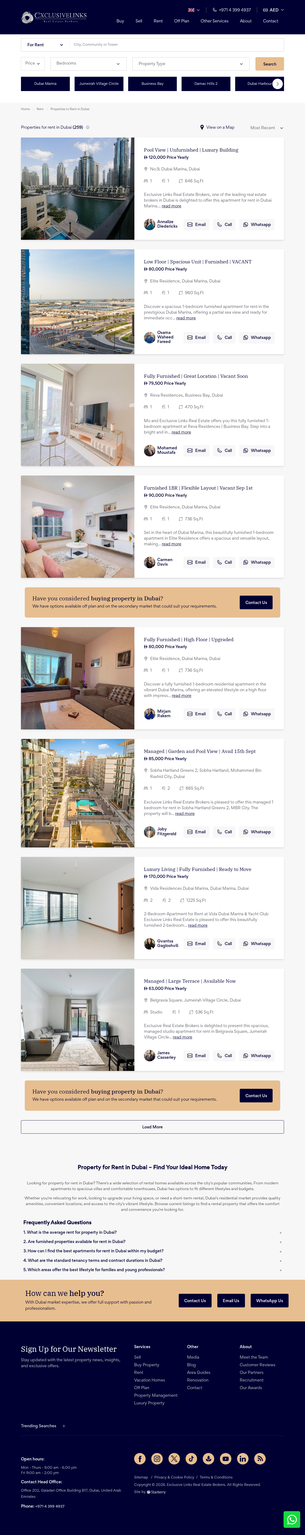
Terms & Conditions (216, 1477)
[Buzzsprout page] (208, 1458)
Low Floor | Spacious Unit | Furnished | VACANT (198, 261)
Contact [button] (270, 21)
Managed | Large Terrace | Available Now (190, 981)
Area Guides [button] (198, 1373)
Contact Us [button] (195, 1301)
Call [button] (228, 225)
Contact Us (256, 603)
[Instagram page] (157, 1458)
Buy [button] (120, 21)
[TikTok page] (191, 1458)
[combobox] (178, 45)
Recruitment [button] (252, 1380)
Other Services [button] (215, 21)
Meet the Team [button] (254, 1358)
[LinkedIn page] (243, 1458)
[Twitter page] (174, 1458)
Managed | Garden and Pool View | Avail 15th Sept (200, 751)
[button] (53, 17)
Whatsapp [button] (261, 225)
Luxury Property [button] (149, 1403)
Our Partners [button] (252, 1373)
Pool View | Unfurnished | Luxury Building (191, 150)
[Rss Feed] (260, 1458)
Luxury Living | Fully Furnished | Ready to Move (197, 869)
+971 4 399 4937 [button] (235, 10)
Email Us (231, 1301)
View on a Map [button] (220, 128)
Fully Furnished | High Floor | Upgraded (189, 639)
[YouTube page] (225, 1458)
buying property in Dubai (125, 598)
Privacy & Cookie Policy (174, 1477)
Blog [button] (191, 1365)
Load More (152, 1127)
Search (269, 65)
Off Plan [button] (181, 21)
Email (200, 225)
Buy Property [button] (146, 1365)
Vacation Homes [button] (149, 1380)
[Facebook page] (140, 1458)
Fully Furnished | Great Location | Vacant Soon (196, 376)
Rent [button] (158, 21)
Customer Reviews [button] (257, 1365)
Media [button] (193, 1358)
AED (274, 10)
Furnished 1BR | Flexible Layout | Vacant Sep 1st (198, 488)
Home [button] (25, 109)
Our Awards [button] (251, 1388)
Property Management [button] (156, 1396)
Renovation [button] (197, 1380)
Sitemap (141, 1477)
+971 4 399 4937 (50, 1506)
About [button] (246, 21)
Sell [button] (139, 21)
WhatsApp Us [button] (269, 1301)
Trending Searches (38, 1426)
